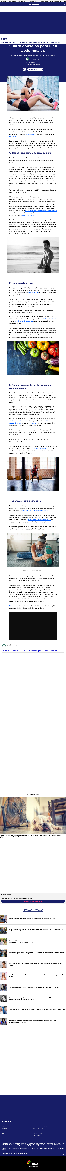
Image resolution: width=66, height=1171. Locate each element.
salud (23, 650)
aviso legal (36, 1131)
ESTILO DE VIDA (36, 42)
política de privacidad (38, 1133)
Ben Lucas (12, 136)
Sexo (59, 42)
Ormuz (51, 1)
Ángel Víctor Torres (22, 1)
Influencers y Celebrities (26, 42)
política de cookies (38, 1128)
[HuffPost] (7, 1121)
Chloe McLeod (30, 134)
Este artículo (13, 606)
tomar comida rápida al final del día (39, 520)
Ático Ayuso (31, 1)
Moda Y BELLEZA (53, 42)
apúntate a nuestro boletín (33, 901)
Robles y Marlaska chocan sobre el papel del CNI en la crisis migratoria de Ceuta (32, 918)
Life (4, 39)
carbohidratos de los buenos (24, 321)
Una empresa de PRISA (33, 1162)
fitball (23, 434)
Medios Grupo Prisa (33, 1166)
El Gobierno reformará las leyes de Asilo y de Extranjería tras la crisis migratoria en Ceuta (34, 987)
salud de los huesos (28, 215)
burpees (33, 423)
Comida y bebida (32, 650)
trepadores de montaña (39, 448)
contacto (4, 1131)
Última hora (60, 4)
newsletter (5, 1133)
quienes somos (6, 1128)
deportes (6, 650)
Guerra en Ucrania (44, 1)
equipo (3, 1126)
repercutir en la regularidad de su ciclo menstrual (41, 211)
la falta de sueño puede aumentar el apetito (36, 510)
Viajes (17, 42)
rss (3, 1135)
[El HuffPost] (33, 4)
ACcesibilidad (36, 1135)
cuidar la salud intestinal (48, 319)
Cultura (46, 42)
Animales (7, 42)
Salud (2, 42)
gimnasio (54, 650)
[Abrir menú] (3, 4)
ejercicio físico (44, 650)
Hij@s (42, 42)
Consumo (12, 42)
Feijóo (36, 1)
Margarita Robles (12, 1)
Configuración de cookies (40, 1126)
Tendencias (15, 650)
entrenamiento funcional (19, 421)
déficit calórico (33, 292)
